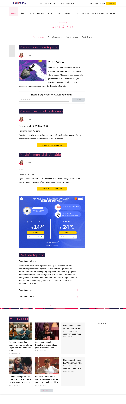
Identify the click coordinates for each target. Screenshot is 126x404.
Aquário (63, 27)
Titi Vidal (28, 55)
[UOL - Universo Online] (28, 3)
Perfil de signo (87, 37)
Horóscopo (62, 22)
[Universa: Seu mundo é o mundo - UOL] (19, 3)
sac (91, 3)
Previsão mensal (72, 37)
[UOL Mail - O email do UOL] (96, 3)
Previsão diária (38, 37)
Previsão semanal (55, 37)
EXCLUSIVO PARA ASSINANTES (52, 145)
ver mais (45, 390)
